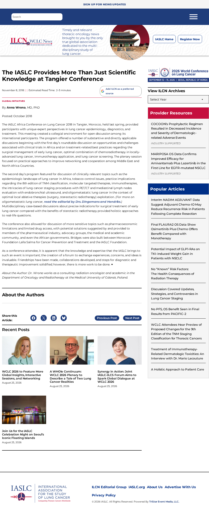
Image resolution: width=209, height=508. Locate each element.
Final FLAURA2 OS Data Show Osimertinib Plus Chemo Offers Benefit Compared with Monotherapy (174, 231)
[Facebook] (159, 49)
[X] (175, 49)
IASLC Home (164, 39)
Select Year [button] (158, 99)
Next (128, 318)
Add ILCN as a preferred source (120, 91)
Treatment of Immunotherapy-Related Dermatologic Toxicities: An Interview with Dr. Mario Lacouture (177, 353)
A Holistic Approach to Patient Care (177, 369)
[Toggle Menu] (193, 17)
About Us (155, 487)
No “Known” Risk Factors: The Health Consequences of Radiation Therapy (172, 273)
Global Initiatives (13, 100)
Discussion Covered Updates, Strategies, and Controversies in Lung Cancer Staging (174, 293)
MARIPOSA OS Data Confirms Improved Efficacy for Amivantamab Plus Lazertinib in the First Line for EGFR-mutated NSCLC (178, 161)
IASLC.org (137, 487)
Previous (103, 318)
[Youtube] (191, 49)
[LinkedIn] (183, 49)
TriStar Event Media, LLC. (164, 501)
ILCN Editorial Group (109, 487)
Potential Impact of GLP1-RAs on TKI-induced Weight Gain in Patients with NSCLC (175, 253)
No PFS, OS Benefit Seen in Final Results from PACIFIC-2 (175, 311)
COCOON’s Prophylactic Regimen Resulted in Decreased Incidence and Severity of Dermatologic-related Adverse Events (177, 131)
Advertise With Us (180, 487)
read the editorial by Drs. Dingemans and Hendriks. (82, 202)
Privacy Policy (104, 495)
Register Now (190, 39)
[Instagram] (167, 49)
